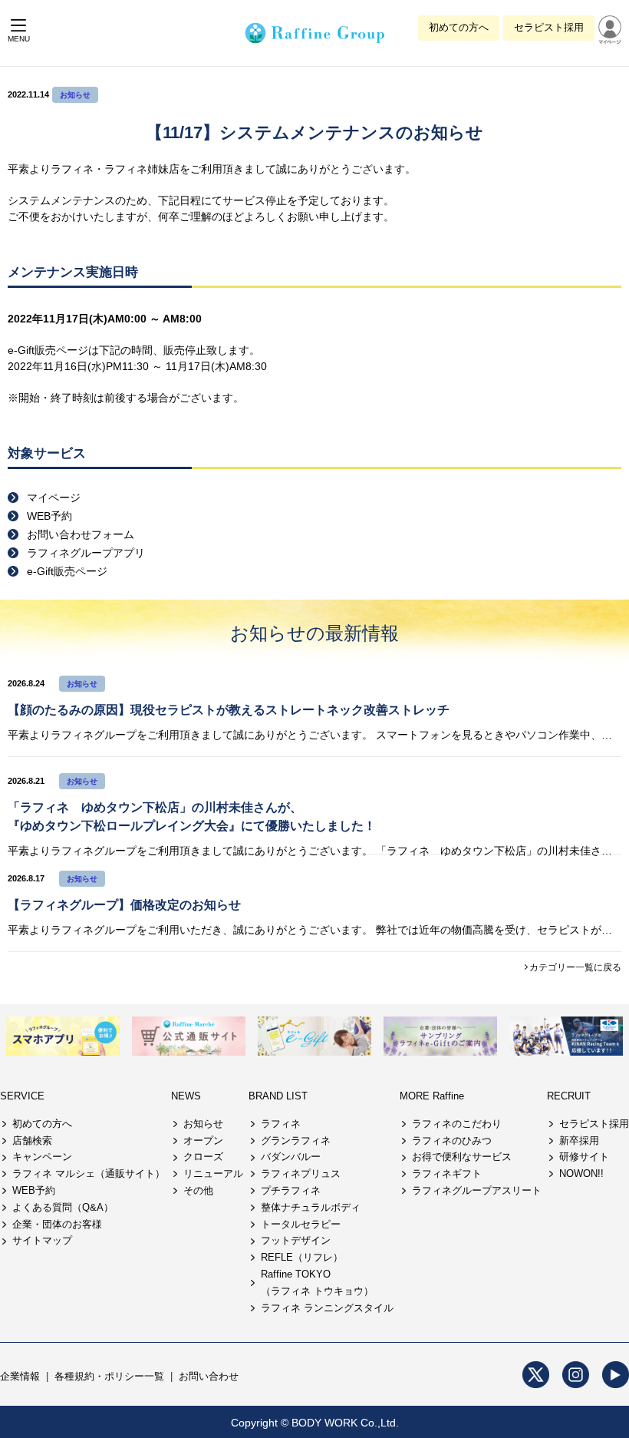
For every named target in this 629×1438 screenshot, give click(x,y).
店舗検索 (32, 1140)
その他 (198, 1190)
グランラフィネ (296, 1140)
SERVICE (22, 1096)
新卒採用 (579, 1140)
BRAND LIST (278, 1096)
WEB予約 (33, 1190)
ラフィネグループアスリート (477, 1190)
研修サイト (584, 1156)
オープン (203, 1140)
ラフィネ (281, 1123)
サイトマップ (42, 1240)
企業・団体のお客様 (57, 1224)
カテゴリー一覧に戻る (575, 967)
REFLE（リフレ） (302, 1257)
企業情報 (20, 1376)
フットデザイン (296, 1240)
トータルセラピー (301, 1224)
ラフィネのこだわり (457, 1123)
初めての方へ (459, 27)
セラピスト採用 (549, 27)
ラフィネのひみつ (452, 1140)
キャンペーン (42, 1156)
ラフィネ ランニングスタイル (327, 1308)
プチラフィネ (291, 1190)
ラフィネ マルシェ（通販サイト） (88, 1173)
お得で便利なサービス (462, 1156)
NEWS (186, 1096)
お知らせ (75, 95)
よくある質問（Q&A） (63, 1207)
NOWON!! (581, 1173)
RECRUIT (569, 1096)
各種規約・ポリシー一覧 (109, 1376)
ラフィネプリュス (301, 1173)
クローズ (203, 1156)
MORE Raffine (432, 1096)
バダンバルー (291, 1156)
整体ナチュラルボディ (311, 1207)
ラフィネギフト (447, 1173)
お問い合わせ (209, 1376)
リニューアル (213, 1173)
